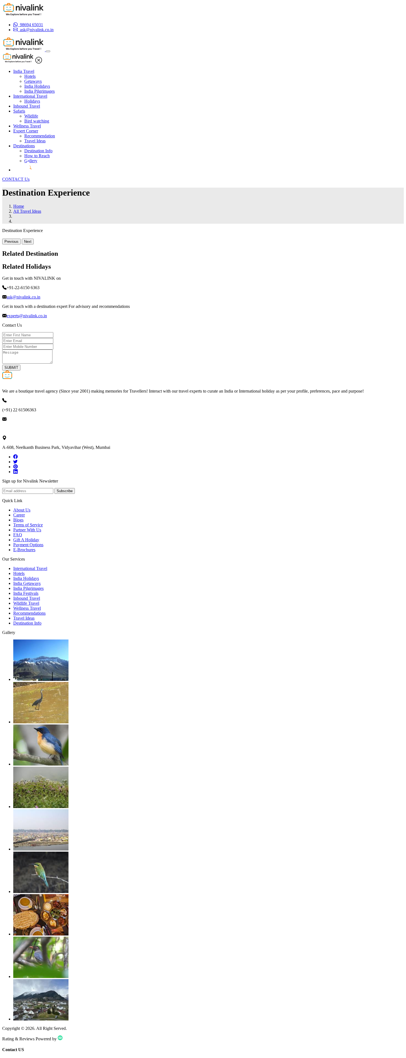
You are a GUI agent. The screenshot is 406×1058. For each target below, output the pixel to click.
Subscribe (65, 491)
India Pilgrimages (39, 91)
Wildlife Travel (26, 603)
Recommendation (39, 136)
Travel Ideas (35, 140)
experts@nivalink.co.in (27, 315)
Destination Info (38, 150)
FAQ (17, 534)
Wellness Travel (27, 126)
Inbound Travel (26, 106)
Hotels (30, 76)
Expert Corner (25, 131)
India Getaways (27, 583)
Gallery (30, 160)
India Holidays (37, 86)
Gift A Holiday (26, 539)
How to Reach (37, 155)
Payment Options (28, 544)
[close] (38, 62)
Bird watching (36, 121)
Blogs (18, 520)
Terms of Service (28, 525)
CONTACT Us (16, 179)
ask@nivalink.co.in (23, 297)
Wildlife (31, 116)
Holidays (32, 101)
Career (19, 515)
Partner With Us (27, 529)
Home (18, 206)
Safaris (19, 111)
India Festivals (25, 593)
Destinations (24, 145)
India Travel (23, 71)
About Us (21, 510)
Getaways (33, 81)
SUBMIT (11, 368)
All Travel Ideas (27, 211)
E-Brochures (24, 549)
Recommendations (29, 613)
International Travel (30, 96)
